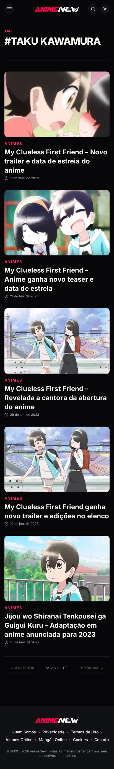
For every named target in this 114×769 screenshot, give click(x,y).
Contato (101, 739)
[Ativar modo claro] (105, 9)
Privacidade (53, 732)
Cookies (80, 739)
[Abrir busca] (93, 9)
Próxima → (92, 668)
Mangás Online (53, 739)
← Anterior (22, 668)
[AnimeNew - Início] (57, 9)
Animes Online (19, 739)
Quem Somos (24, 732)
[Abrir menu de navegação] (9, 9)
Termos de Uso (85, 732)
